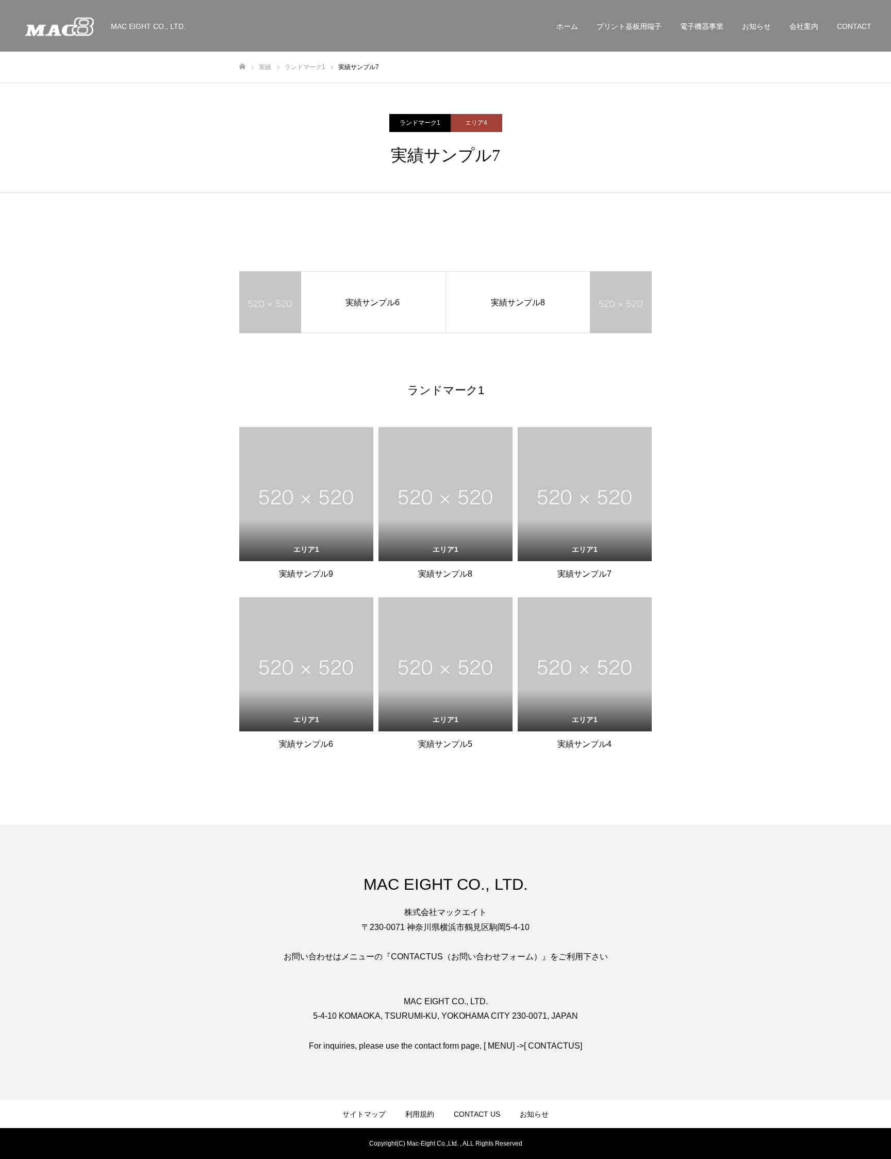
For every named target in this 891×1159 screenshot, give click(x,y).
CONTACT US (477, 1114)
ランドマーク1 (420, 122)
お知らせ (756, 26)
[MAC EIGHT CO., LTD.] (59, 26)
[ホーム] (242, 66)
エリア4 (476, 122)
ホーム (567, 26)
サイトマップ (364, 1114)
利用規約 (419, 1114)
